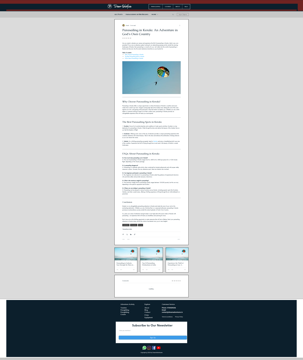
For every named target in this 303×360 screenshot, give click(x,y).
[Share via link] (134, 234)
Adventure (125, 225)
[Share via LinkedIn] (131, 234)
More (154, 14)
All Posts (118, 14)
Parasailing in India (127, 229)
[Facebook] (154, 350)
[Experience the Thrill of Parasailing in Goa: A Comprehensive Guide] (177, 254)
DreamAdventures (157, 355)
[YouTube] (158, 350)
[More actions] (180, 25)
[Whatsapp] (144, 350)
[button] (173, 14)
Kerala (140, 225)
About (146, 310)
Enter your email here (124, 332)
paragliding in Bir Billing (137, 14)
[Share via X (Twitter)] (127, 234)
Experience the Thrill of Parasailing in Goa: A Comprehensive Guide (175, 264)
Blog (146, 312)
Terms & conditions (167, 319)
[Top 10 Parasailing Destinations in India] (151, 254)
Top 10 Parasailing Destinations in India (149, 264)
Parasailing (133, 225)
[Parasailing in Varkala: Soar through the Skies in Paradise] (126, 254)
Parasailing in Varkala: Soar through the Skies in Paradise (125, 264)
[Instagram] (149, 350)
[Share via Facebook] (123, 234)
